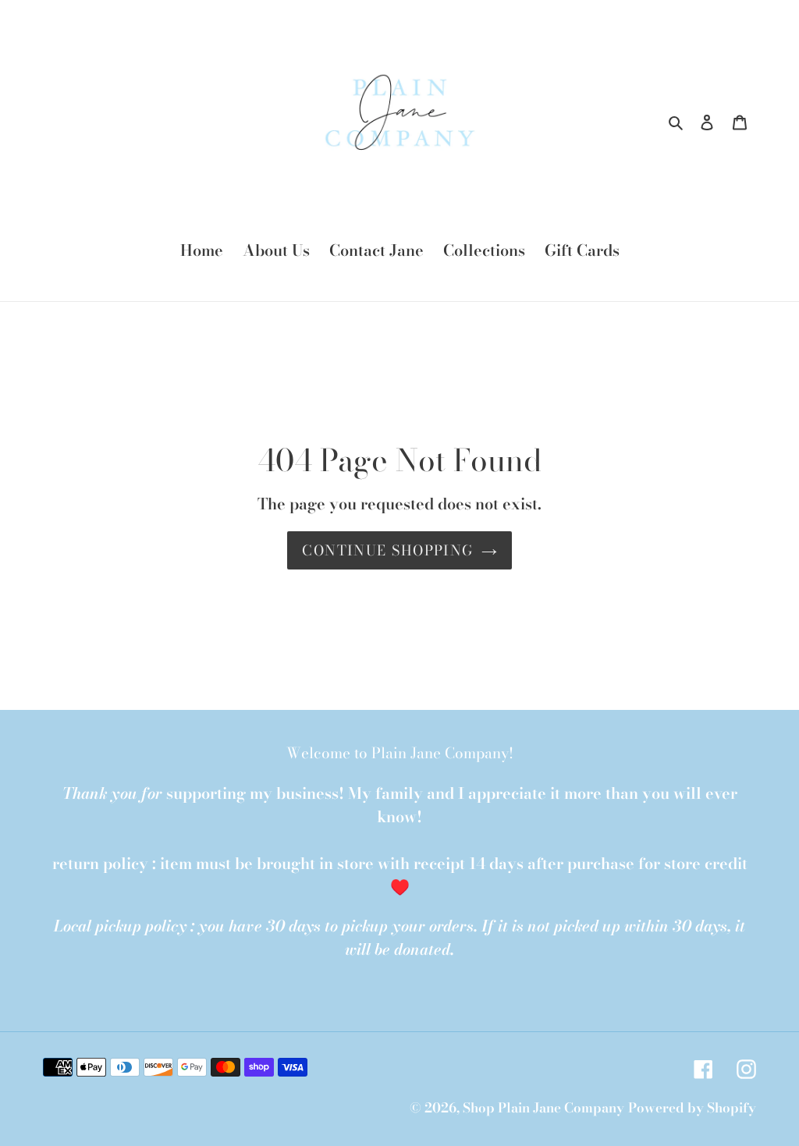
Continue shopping (387, 550)
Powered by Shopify (692, 1108)
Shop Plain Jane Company (543, 1108)
